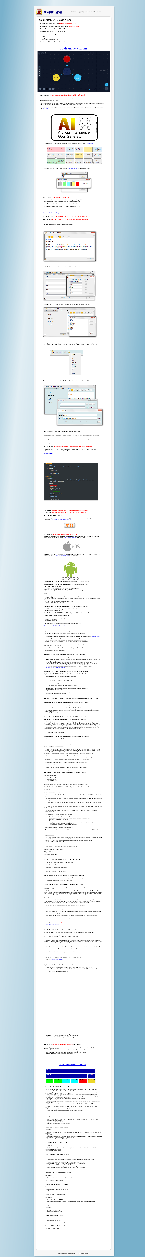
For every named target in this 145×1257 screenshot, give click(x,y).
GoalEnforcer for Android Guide (61, 555)
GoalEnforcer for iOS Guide (69, 537)
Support (80, 12)
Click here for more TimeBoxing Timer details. (55, 667)
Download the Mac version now (52, 924)
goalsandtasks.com (73, 48)
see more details (96, 636)
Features (73, 12)
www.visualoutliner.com (49, 453)
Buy (85, 12)
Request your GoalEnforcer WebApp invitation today (55, 212)
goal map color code (73, 168)
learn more (45, 108)
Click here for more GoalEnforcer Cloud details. (55, 625)
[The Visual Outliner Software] (71, 500)
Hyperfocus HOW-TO (57, 959)
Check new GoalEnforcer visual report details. (62, 519)
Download (91, 12)
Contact (98, 12)
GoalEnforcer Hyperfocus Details (72, 1064)
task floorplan (90, 143)
